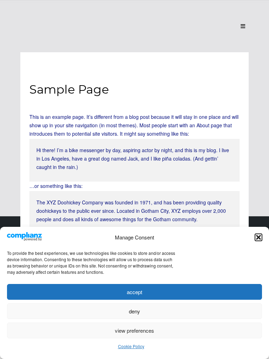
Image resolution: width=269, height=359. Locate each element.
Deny (134, 311)
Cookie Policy (131, 346)
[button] (258, 237)
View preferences (134, 330)
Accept (134, 292)
